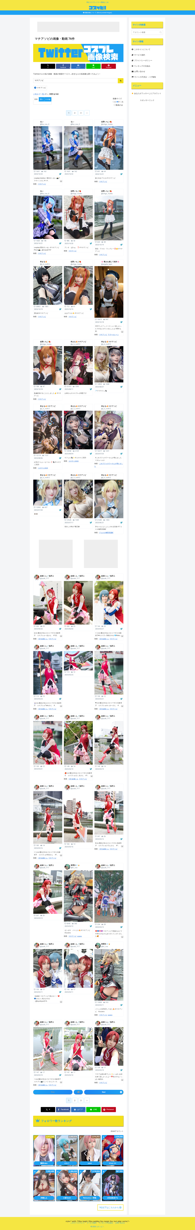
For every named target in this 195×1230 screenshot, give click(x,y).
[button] (161, 32)
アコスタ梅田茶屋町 (106, 532)
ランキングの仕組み (142, 66)
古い (41, 99)
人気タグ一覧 (38, 94)
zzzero (79, 936)
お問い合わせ (139, 71)
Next (104, 1092)
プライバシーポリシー (143, 60)
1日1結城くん (43, 639)
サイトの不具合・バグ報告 (145, 77)
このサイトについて (142, 49)
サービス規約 (139, 55)
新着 (36, 99)
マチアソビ (40, 88)
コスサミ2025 (43, 468)
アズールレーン (113, 334)
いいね (47, 99)
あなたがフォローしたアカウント (147, 93)
